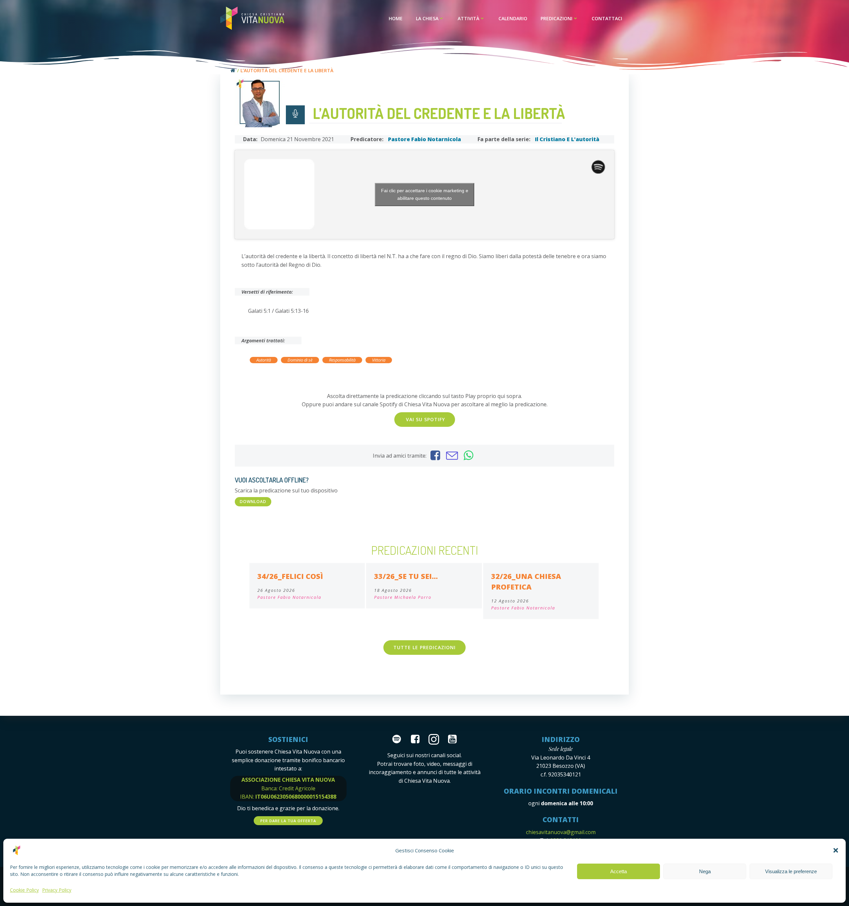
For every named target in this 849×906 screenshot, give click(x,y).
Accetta (618, 871)
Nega (705, 871)
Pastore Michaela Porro (402, 597)
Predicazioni (556, 18)
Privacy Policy (56, 890)
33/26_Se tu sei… (406, 576)
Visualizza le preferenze (791, 871)
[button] (835, 850)
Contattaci (607, 18)
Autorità (263, 360)
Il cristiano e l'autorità (567, 139)
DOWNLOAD (253, 501)
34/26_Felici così (290, 576)
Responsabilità (342, 360)
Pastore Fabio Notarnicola (424, 139)
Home (396, 18)
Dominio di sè (300, 360)
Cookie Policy (24, 890)
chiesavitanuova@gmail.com (561, 832)
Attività (468, 18)
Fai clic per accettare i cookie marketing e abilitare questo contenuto (424, 194)
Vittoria (378, 360)
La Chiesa (427, 18)
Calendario (512, 18)
